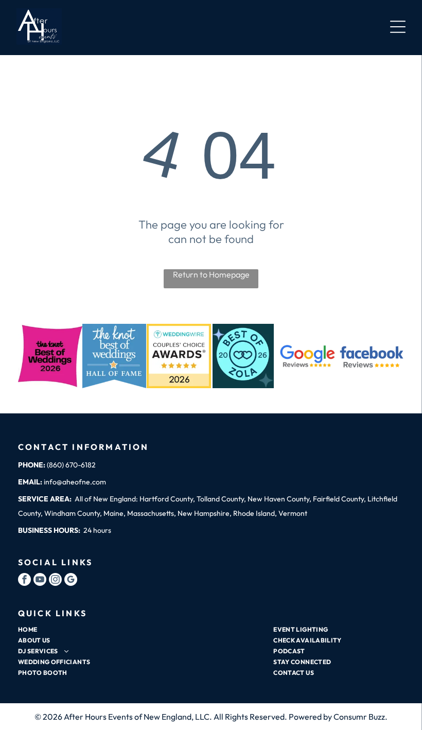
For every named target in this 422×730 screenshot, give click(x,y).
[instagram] (55, 580)
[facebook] (24, 580)
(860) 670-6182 (71, 465)
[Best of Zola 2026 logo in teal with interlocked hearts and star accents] (243, 356)
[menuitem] (139, 629)
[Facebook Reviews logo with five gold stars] (372, 356)
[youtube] (39, 580)
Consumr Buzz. (360, 716)
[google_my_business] (70, 580)
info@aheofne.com (75, 481)
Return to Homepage (211, 274)
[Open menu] (398, 26)
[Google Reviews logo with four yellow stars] (307, 356)
